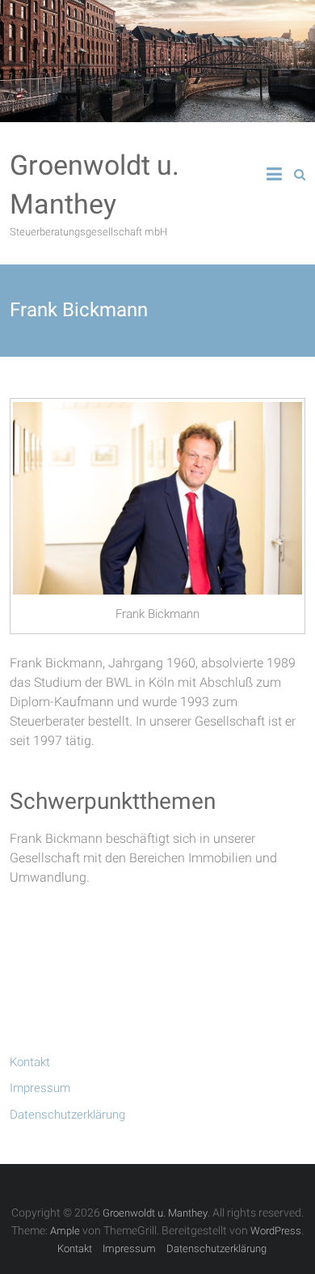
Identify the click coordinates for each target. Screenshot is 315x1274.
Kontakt (30, 1062)
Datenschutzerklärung (67, 1114)
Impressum (40, 1088)
